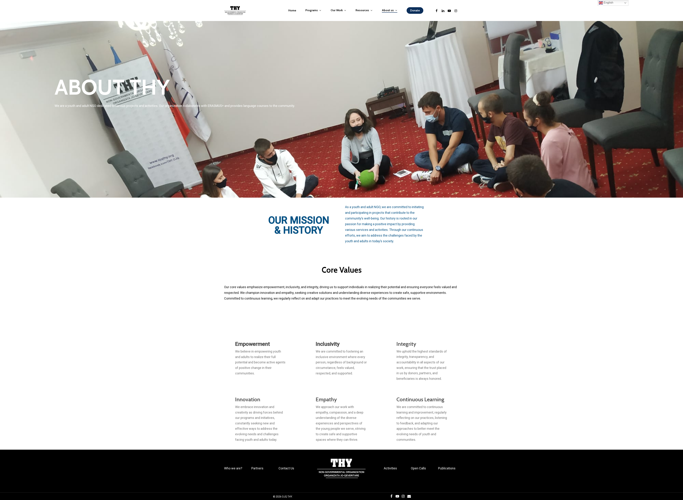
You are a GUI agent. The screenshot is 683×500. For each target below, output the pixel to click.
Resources (362, 10)
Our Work (337, 10)
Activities (390, 468)
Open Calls (418, 468)
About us (388, 10)
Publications (447, 468)
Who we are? (233, 468)
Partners (257, 468)
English (608, 2)
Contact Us (286, 468)
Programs (311, 10)
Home (292, 10)
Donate (415, 10)
